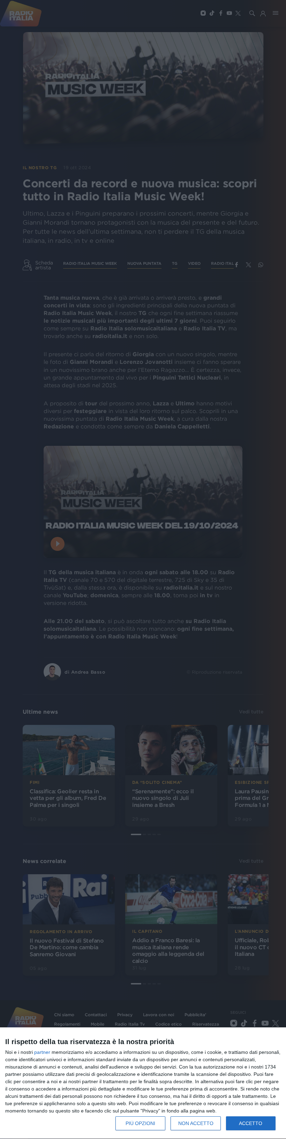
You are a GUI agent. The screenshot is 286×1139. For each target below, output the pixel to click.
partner (42, 1052)
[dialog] (143, 1083)
